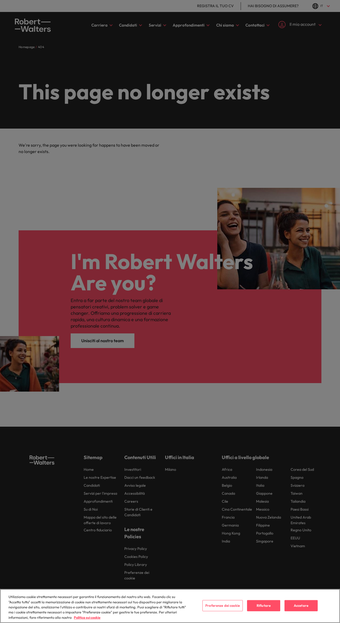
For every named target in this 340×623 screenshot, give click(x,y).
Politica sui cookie (87, 617)
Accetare (301, 605)
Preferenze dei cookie (222, 605)
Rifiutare (264, 605)
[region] (170, 606)
